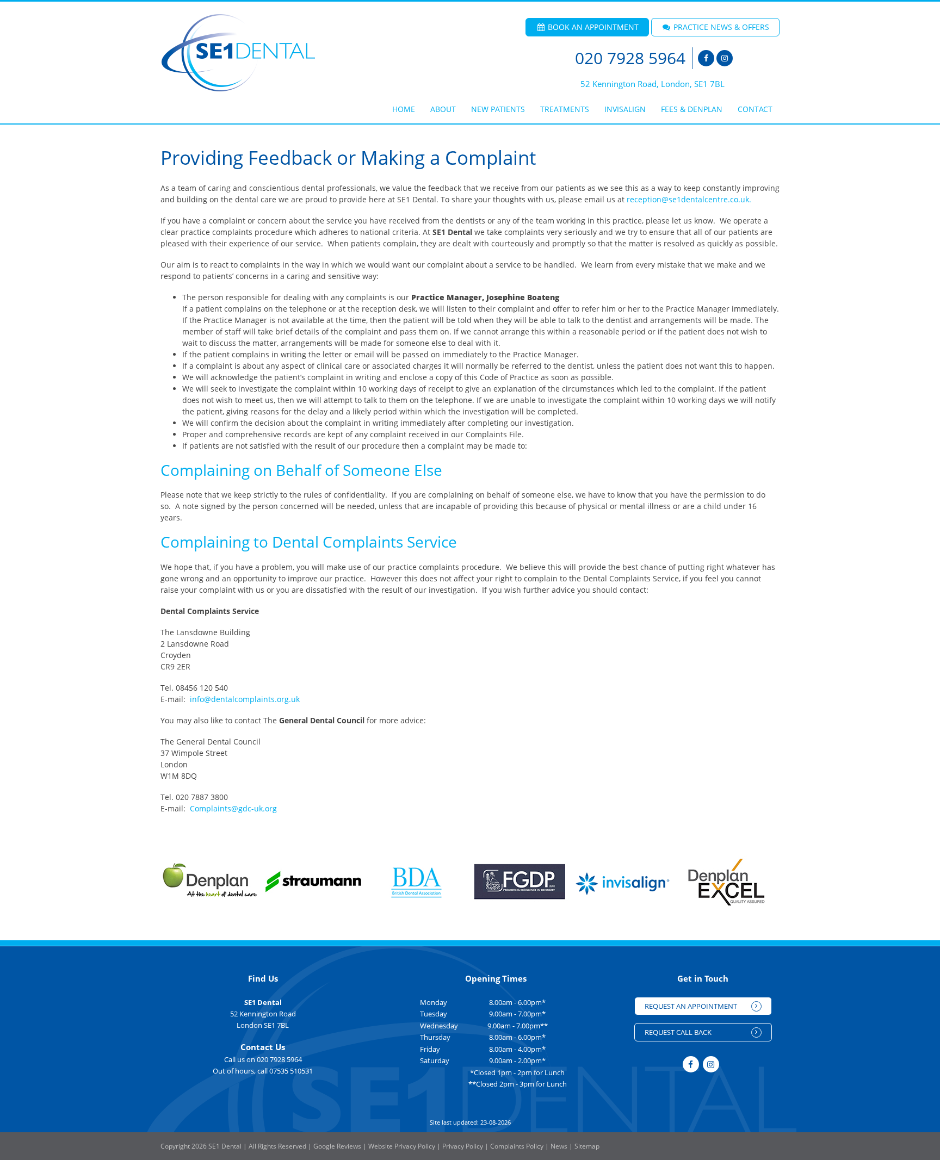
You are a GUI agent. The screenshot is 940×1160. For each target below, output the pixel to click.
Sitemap (586, 1146)
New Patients (498, 109)
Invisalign (625, 109)
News (559, 1146)
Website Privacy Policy (401, 1146)
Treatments (564, 109)
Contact (755, 109)
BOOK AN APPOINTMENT (592, 27)
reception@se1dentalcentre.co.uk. (689, 199)
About (443, 109)
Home (403, 109)
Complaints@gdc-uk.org (233, 808)
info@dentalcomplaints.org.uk (245, 699)
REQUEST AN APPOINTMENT (691, 1006)
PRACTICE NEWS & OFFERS (720, 27)
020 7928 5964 (630, 58)
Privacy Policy (462, 1146)
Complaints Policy (516, 1146)
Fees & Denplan (691, 109)
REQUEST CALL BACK (678, 1032)
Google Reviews (337, 1146)
